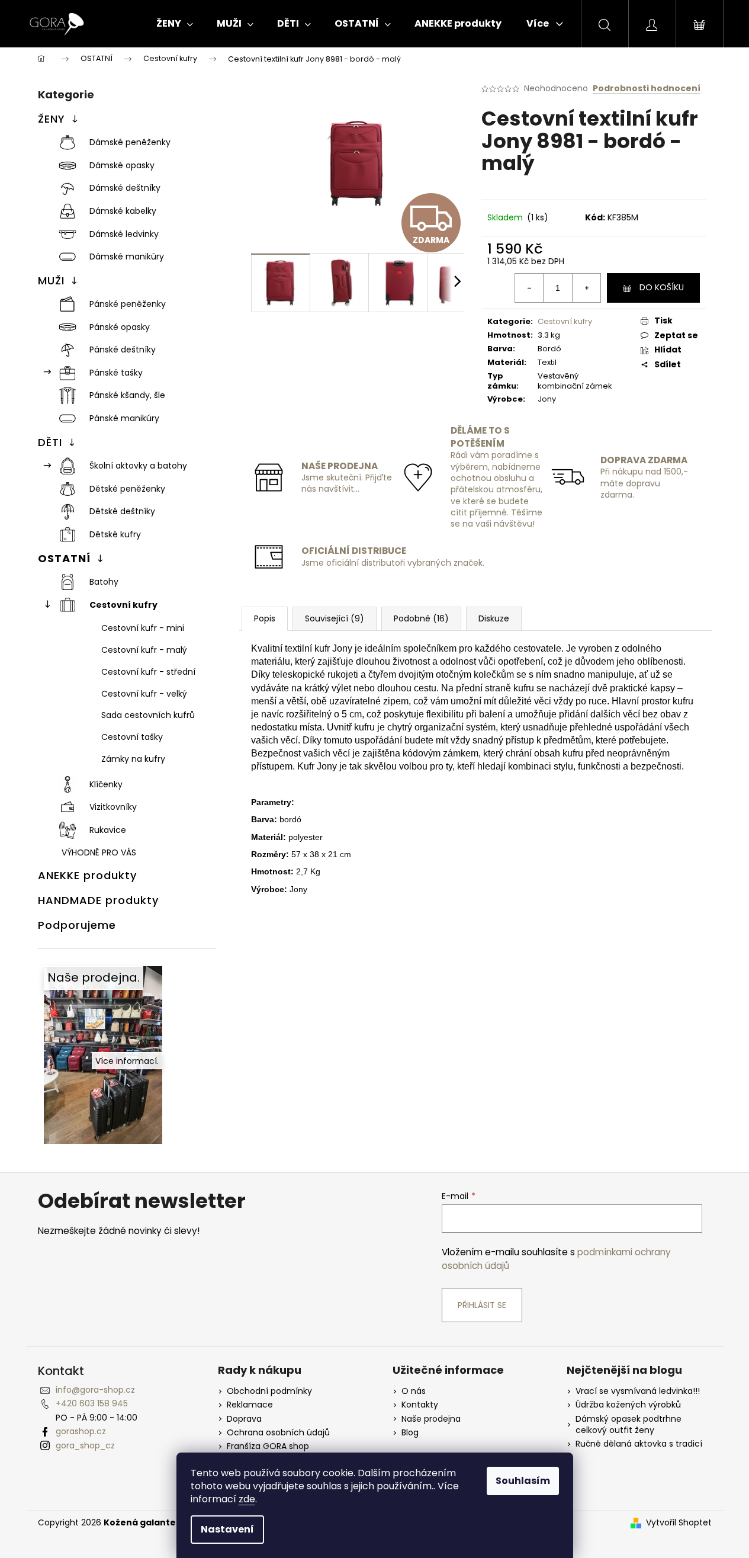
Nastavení (227, 1529)
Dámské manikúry (126, 256)
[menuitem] (174, 23)
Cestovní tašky (132, 737)
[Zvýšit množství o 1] (586, 288)
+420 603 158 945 (92, 1403)
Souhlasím (523, 1481)
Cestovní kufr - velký (144, 694)
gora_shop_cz (85, 1445)
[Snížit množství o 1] (529, 288)
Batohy (103, 582)
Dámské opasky (122, 165)
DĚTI (50, 442)
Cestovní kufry (123, 605)
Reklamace (250, 1404)
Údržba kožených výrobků (628, 1404)
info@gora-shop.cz (95, 1390)
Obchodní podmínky (269, 1391)
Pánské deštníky (122, 349)
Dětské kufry (115, 534)
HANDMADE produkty (98, 900)
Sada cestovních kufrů (148, 715)
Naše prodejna (431, 1419)
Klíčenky (106, 784)
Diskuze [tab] (493, 618)
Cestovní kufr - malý (144, 650)
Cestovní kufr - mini (142, 628)
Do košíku (661, 287)
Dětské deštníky (122, 511)
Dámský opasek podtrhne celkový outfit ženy (629, 1424)
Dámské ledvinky (124, 234)
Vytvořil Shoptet (679, 1522)
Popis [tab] (264, 618)
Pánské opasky (119, 327)
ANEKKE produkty (87, 875)
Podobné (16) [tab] (421, 618)
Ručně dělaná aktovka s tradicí (639, 1444)
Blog (410, 1432)
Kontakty (419, 1404)
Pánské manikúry (124, 418)
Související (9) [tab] (334, 618)
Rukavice (107, 830)
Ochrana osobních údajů (278, 1432)
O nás (413, 1391)
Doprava (244, 1419)
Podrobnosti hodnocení (646, 88)
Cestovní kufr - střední (148, 672)
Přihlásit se (482, 1305)
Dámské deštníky (124, 188)
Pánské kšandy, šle (127, 395)
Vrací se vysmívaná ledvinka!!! (638, 1391)
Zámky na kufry (133, 759)
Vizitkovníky (113, 807)
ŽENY (51, 118)
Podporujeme (77, 925)
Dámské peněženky (130, 142)
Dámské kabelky (122, 211)
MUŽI (51, 280)
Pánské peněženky (127, 304)
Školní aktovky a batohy (138, 466)
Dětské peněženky (127, 489)
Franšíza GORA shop (268, 1446)
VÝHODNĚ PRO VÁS (99, 852)
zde (247, 1499)
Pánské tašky (116, 373)
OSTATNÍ (64, 558)
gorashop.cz (81, 1431)
